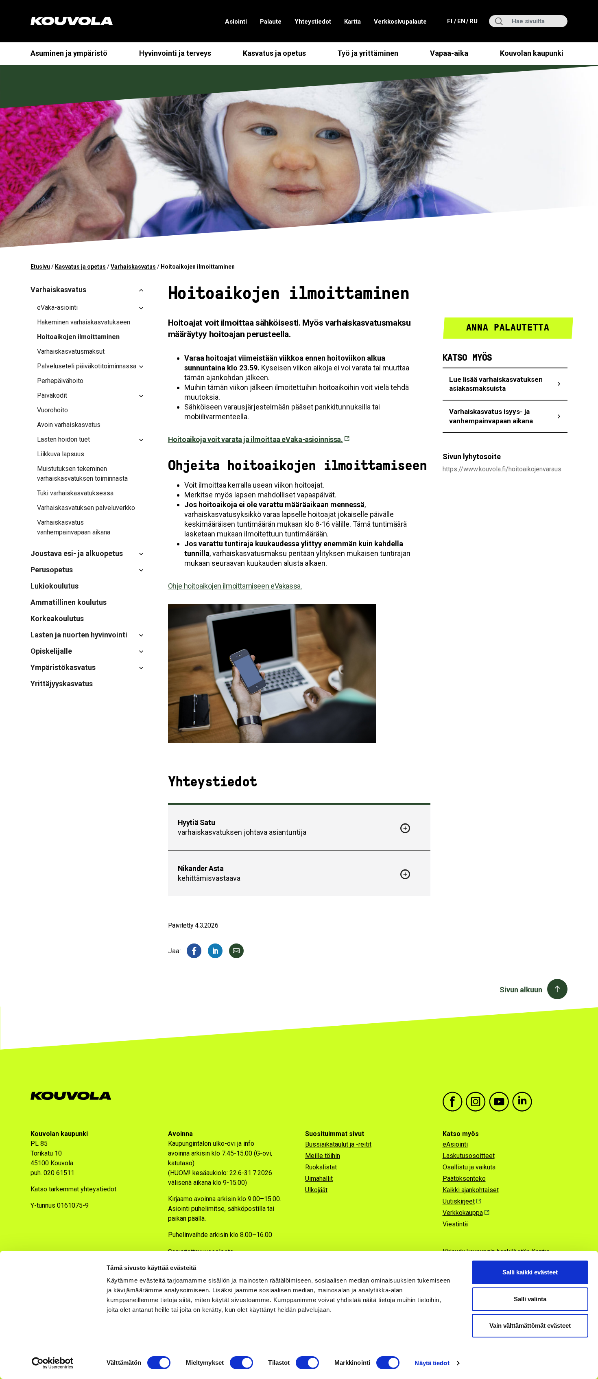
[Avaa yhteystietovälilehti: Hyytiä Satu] (405, 828)
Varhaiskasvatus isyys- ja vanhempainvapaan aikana (491, 416)
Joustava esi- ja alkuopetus (77, 553)
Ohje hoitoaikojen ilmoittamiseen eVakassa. (235, 586)
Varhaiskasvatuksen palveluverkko (86, 508)
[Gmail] (236, 950)
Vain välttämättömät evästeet (530, 1325)
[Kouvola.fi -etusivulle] (74, 1096)
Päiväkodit (52, 395)
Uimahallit (319, 1178)
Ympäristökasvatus (63, 667)
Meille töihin (322, 1156)
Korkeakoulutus (57, 618)
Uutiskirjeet (459, 1201)
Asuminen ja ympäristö (69, 53)
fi (450, 21)
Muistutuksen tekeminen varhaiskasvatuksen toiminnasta (82, 473)
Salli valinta (530, 1299)
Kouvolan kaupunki (531, 53)
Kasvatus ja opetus (274, 53)
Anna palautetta (508, 327)
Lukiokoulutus (55, 586)
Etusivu (40, 266)
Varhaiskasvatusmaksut (71, 351)
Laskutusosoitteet (469, 1156)
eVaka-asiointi (57, 307)
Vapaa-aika (449, 53)
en (461, 21)
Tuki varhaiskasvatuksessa (75, 493)
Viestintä (455, 1224)
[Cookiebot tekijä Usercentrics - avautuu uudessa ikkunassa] (52, 1363)
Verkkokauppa (463, 1213)
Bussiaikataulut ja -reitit (338, 1144)
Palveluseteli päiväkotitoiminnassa (86, 366)
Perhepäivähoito (60, 381)
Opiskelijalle (51, 651)
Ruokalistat (321, 1167)
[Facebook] (194, 950)
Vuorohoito (52, 410)
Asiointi (236, 21)
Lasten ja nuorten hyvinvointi (79, 634)
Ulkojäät (316, 1190)
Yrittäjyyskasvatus (62, 683)
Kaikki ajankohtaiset (471, 1190)
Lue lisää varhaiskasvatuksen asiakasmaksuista (496, 384)
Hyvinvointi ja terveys (175, 53)
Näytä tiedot (432, 1362)
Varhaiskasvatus (133, 266)
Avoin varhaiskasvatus (68, 425)
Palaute (271, 21)
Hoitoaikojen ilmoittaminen (78, 337)
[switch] (241, 1362)
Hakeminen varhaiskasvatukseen (83, 322)
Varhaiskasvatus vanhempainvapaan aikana (73, 527)
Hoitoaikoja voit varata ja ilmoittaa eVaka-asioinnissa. (255, 439)
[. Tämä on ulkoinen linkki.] (215, 950)
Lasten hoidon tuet (63, 439)
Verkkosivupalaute (400, 21)
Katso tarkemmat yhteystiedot (73, 1189)
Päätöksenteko (464, 1178)
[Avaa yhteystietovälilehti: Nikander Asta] (405, 874)
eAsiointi (455, 1144)
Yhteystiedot (313, 21)
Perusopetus (52, 569)
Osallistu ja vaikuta (469, 1167)
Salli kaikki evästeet (530, 1272)
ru (473, 21)
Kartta (352, 21)
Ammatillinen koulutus (69, 602)
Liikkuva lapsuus (60, 454)
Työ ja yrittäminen (367, 53)
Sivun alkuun (521, 989)
